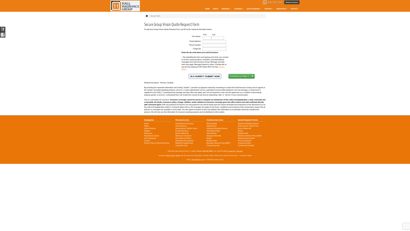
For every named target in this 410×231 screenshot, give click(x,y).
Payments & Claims (151, 136)
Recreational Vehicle (183, 138)
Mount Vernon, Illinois (173, 155)
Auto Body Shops (213, 131)
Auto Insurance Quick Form (248, 126)
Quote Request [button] (253, 9)
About (215, 9)
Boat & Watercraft (182, 133)
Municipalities (212, 123)
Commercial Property (246, 145)
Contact (294, 9)
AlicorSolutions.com (198, 159)
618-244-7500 (275, 2)
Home (207, 9)
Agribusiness (212, 126)
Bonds (209, 138)
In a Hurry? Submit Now (205, 76)
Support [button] (268, 9)
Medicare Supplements (184, 143)
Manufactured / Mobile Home (186, 128)
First (207, 35)
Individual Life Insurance (184, 141)
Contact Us (231, 151)
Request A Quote (292, 2)
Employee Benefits (214, 136)
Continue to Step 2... (240, 76)
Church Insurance (244, 141)
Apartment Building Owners (217, 128)
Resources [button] (281, 9)
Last (216, 35)
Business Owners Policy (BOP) (218, 143)
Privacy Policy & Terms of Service (157, 143)
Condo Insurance (181, 131)
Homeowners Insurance (184, 123)
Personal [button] (226, 9)
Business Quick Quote (246, 138)
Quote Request (150, 128)
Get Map (240, 151)
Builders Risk (212, 141)
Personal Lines (182, 120)
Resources (148, 133)
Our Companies (150, 138)
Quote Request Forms (248, 120)
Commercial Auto (213, 145)
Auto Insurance (181, 126)
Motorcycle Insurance (183, 136)
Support (147, 131)
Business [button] (238, 9)
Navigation (149, 120)
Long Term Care (181, 145)
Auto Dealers (212, 133)
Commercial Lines (215, 120)
